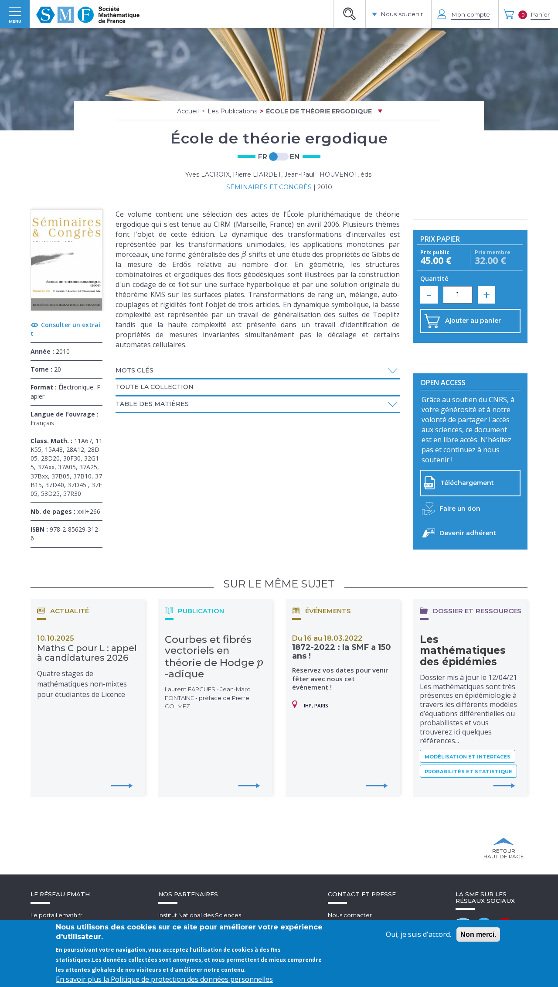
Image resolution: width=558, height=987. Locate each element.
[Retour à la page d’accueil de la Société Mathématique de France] (88, 14)
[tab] (258, 371)
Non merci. (478, 934)
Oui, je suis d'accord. (418, 934)
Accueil (188, 111)
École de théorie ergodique (319, 111)
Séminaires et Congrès (269, 187)
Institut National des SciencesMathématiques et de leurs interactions (213, 919)
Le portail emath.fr (56, 915)
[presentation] (243, 254)
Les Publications (232, 111)
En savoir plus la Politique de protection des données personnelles (164, 979)
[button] (258, 370)
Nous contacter (350, 915)
